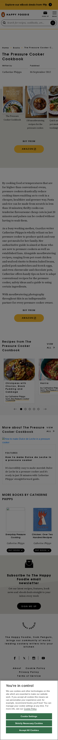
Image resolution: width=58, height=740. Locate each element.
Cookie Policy (30, 709)
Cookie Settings (29, 716)
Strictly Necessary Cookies (29, 723)
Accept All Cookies (29, 730)
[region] (29, 710)
